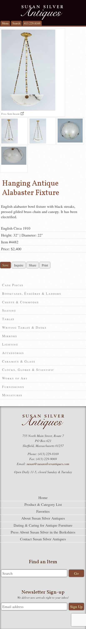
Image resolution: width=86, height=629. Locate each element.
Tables (8, 319)
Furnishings (13, 386)
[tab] (43, 285)
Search (16, 23)
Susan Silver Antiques (42, 12)
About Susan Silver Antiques (43, 518)
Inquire (18, 265)
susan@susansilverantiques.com (48, 464)
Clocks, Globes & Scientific (28, 369)
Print (45, 265)
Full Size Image (10, 113)
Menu (5, 23)
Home (43, 497)
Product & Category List (43, 504)
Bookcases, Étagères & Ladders (31, 293)
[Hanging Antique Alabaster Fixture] (14, 131)
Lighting (10, 344)
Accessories (13, 352)
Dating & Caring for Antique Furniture (43, 525)
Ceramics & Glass (18, 361)
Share (32, 265)
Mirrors (9, 336)
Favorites (43, 511)
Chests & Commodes (20, 302)
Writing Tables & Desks (24, 327)
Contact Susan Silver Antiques (43, 538)
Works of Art (15, 378)
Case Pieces (12, 285)
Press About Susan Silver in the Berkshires (43, 532)
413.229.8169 (32, 23)
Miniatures (12, 395)
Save (5, 265)
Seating (9, 310)
